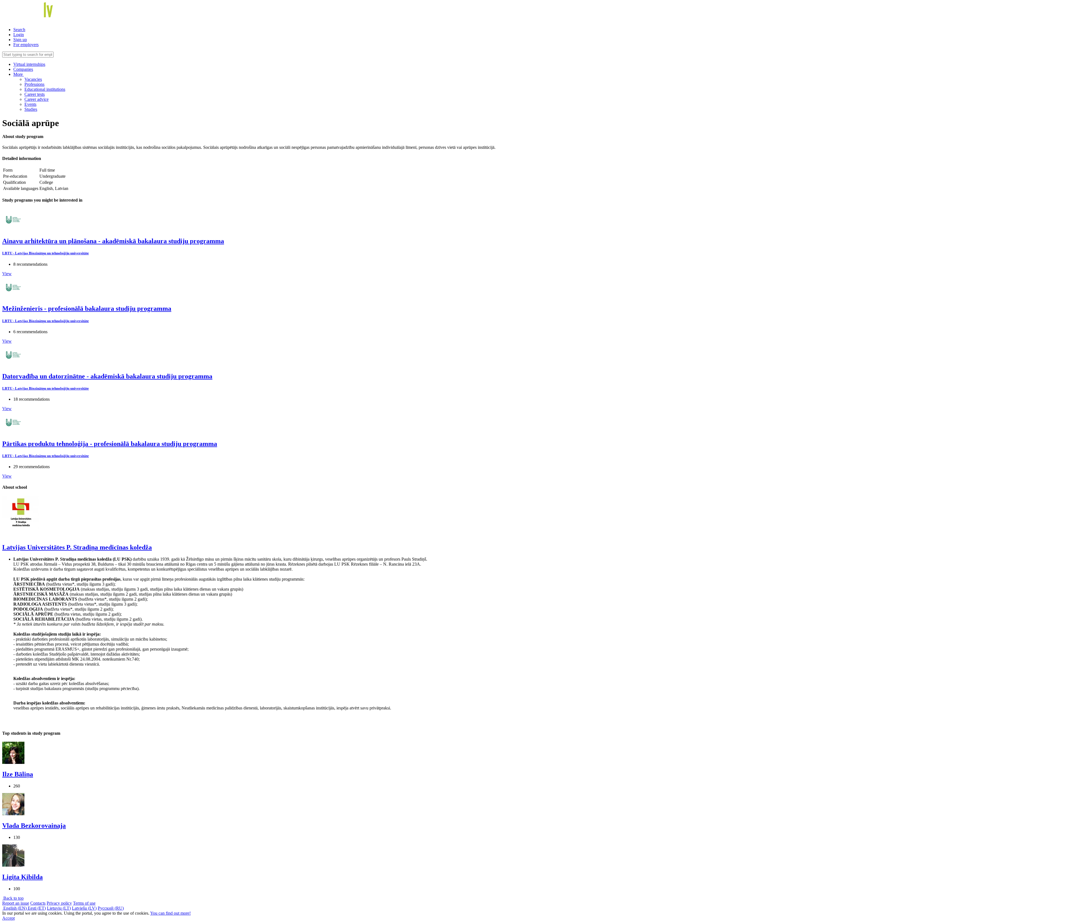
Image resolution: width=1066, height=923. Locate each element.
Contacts (38, 903)
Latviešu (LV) (84, 908)
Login (18, 34)
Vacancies (33, 79)
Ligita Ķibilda (22, 877)
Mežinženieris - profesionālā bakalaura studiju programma (86, 308)
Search (19, 29)
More (18, 74)
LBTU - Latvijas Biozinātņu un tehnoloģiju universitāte (45, 253)
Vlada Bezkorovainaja (34, 825)
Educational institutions (44, 89)
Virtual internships (29, 64)
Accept (8, 918)
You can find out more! (170, 913)
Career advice (36, 99)
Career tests (34, 94)
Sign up (20, 39)
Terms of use (84, 903)
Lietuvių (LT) (59, 908)
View (7, 273)
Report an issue (15, 903)
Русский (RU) (111, 908)
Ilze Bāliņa (17, 774)
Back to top (13, 898)
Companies (23, 69)
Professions (34, 84)
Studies (30, 109)
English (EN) (15, 908)
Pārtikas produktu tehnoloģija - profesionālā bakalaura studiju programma (109, 443)
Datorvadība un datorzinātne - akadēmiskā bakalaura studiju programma (107, 376)
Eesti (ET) (37, 908)
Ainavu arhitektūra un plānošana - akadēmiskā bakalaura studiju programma (113, 241)
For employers (26, 44)
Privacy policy (59, 903)
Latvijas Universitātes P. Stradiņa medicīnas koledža (77, 547)
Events (30, 104)
